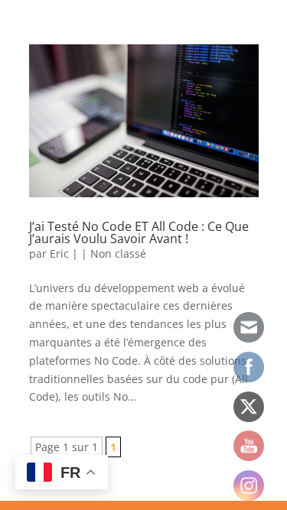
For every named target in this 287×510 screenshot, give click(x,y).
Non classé (118, 253)
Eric (59, 253)
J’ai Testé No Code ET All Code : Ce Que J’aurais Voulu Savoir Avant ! (139, 232)
